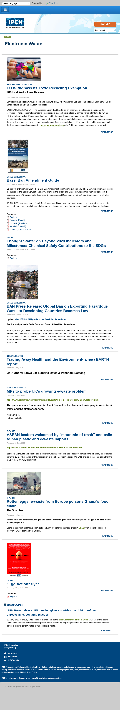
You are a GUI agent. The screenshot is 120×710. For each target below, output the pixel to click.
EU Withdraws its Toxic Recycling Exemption (47, 88)
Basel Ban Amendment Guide (33, 180)
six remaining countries (52, 125)
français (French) (17, 220)
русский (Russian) (18, 223)
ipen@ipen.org (10, 648)
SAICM (10, 238)
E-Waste (11, 431)
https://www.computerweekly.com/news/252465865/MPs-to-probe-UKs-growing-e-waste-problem (53, 400)
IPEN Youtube (13, 660)
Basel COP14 (15, 605)
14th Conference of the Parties (73, 620)
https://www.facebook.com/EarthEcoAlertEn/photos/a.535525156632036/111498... (45, 448)
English (13, 217)
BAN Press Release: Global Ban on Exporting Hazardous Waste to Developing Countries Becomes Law (57, 308)
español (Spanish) (18, 226)
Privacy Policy (31, 672)
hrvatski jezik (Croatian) (20, 229)
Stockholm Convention (19, 84)
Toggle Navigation (5, 10)
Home (7, 37)
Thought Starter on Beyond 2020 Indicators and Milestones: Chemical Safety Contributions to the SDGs (56, 243)
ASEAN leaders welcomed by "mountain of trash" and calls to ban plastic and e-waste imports (59, 437)
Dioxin (10, 581)
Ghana (82, 528)
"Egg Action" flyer (23, 584)
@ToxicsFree (13, 653)
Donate (105, 24)
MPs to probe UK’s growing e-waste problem (47, 391)
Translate (53, 3)
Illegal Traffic (15, 356)
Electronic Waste (16, 388)
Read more (107, 132)
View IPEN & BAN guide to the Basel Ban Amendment (41, 319)
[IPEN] (15, 26)
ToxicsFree (12, 657)
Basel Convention (16, 177)
